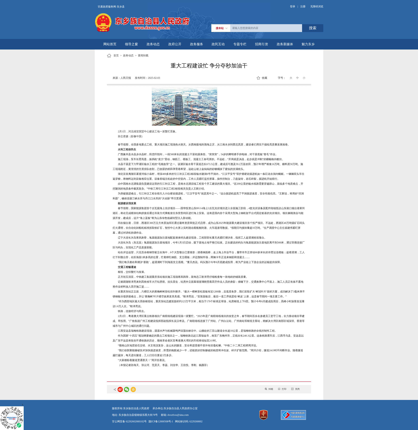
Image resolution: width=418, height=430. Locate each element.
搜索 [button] (312, 28)
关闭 (297, 389)
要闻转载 (143, 55)
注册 (302, 6)
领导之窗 (131, 44)
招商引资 (261, 44)
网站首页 (109, 44)
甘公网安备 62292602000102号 (129, 421)
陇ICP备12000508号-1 (161, 421)
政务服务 (196, 44)
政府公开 (174, 44)
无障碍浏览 (316, 6)
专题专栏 (239, 44)
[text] (266, 28)
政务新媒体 (285, 44)
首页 (116, 55)
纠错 (271, 389)
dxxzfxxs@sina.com (178, 414)
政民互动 (218, 44)
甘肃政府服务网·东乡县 (111, 6)
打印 (284, 389)
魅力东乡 (308, 44)
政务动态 (153, 44)
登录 (292, 6)
